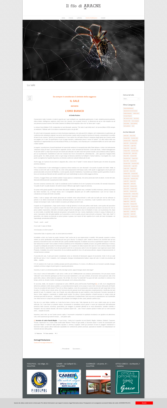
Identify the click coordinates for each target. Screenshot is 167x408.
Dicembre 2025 (134, 138)
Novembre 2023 (127, 153)
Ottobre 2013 (135, 193)
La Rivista (79, 18)
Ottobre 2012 (135, 208)
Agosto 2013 (134, 196)
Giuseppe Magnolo (128, 115)
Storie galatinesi (127, 126)
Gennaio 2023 (133, 155)
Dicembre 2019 (127, 176)
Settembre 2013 (127, 196)
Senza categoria (135, 120)
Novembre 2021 (127, 158)
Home (63, 18)
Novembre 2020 (135, 163)
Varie (133, 126)
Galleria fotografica (128, 113)
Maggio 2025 (134, 140)
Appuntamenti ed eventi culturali (130, 110)
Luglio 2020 (134, 165)
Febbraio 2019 (133, 186)
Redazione (39, 333)
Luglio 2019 (126, 181)
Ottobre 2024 (126, 145)
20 (29, 98)
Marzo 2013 (126, 203)
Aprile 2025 (126, 143)
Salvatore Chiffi (127, 120)
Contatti (103, 18)
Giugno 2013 (133, 198)
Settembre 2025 (127, 140)
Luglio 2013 (126, 198)
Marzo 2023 (126, 155)
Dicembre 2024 (133, 143)
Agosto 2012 (126, 211)
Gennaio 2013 (127, 206)
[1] (96, 284)
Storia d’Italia (126, 123)
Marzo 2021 (126, 160)
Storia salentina (49, 333)
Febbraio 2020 (127, 173)
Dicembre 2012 (134, 206)
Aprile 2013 (133, 201)
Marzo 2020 (132, 171)
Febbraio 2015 (134, 188)
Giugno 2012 (126, 214)
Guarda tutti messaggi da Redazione (44, 342)
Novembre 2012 (127, 208)
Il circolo (71, 18)
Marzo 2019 (126, 186)
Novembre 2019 (135, 176)
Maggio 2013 (126, 201)
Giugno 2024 (126, 148)
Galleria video (136, 113)
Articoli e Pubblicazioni (91, 18)
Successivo (77, 348)
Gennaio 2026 (127, 138)
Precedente (65, 348)
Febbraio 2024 (127, 150)
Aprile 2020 (126, 171)
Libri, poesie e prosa (128, 118)
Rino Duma (136, 118)
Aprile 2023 (134, 153)
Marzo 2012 (126, 216)
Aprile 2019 (133, 183)
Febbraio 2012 (133, 216)
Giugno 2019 (133, 181)
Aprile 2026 (126, 135)
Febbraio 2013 (133, 203)
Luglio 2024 (133, 145)
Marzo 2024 (133, 148)
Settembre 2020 (127, 165)
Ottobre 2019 (126, 178)
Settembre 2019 (134, 178)
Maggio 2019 (126, 183)
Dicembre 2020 (127, 163)
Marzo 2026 (132, 135)
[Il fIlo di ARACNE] (83, 7)
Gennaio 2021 (133, 160)
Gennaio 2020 (134, 173)
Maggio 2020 (133, 168)
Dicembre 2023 (134, 150)
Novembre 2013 (127, 193)
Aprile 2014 (126, 191)
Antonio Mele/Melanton (128, 108)
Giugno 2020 (126, 168)
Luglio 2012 (133, 211)
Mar (29, 97)
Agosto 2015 (126, 188)
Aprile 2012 (133, 214)
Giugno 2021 (135, 158)
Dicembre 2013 (133, 191)
